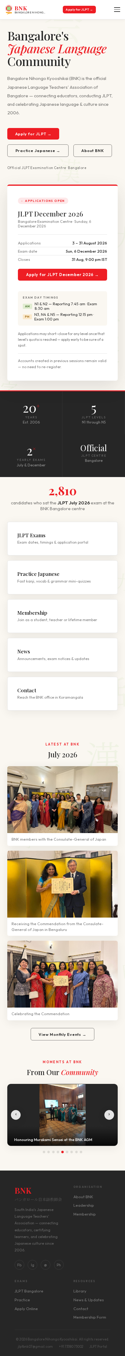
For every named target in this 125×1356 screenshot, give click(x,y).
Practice (22, 1299)
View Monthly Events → (62, 1034)
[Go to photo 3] (53, 1152)
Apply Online (26, 1308)
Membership (84, 1214)
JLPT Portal (98, 1346)
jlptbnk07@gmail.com (35, 1346)
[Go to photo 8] (76, 1152)
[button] (116, 9)
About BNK (92, 150)
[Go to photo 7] (71, 1152)
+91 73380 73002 (71, 1346)
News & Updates (88, 1299)
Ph (59, 1265)
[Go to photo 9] (81, 1152)
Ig (32, 1265)
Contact (80, 1308)
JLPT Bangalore (29, 1291)
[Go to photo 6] (67, 1152)
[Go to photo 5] (62, 1152)
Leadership (83, 1205)
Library (79, 1291)
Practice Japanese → (38, 150)
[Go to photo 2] (48, 1152)
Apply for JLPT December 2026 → (62, 274)
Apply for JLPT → (79, 10)
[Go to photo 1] (44, 1152)
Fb (19, 1265)
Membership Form (89, 1317)
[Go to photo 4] (58, 1152)
